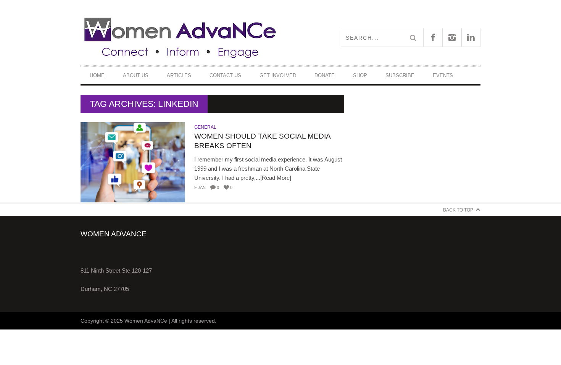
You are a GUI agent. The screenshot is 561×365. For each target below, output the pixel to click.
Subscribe (399, 75)
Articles (179, 75)
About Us (135, 75)
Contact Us (225, 75)
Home (97, 75)
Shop (360, 75)
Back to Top (458, 210)
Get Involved (278, 75)
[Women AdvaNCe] (180, 37)
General (205, 127)
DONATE (324, 75)
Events (443, 75)
